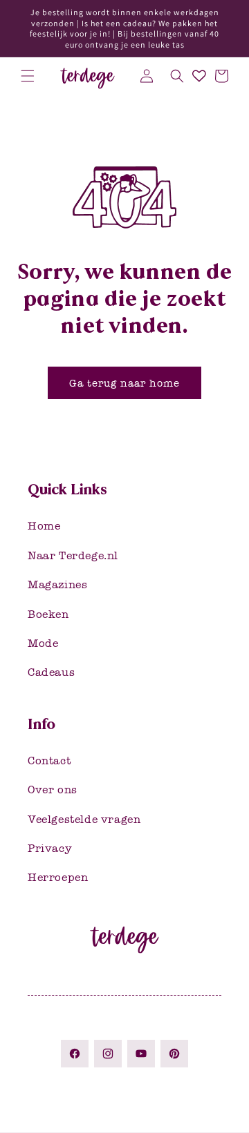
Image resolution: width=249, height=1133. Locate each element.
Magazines (57, 584)
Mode (43, 643)
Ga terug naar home (124, 383)
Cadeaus (51, 672)
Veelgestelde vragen (84, 819)
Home (44, 525)
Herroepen (58, 877)
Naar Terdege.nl (73, 555)
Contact (49, 760)
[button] (27, 76)
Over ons (52, 789)
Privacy (50, 848)
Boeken (48, 614)
